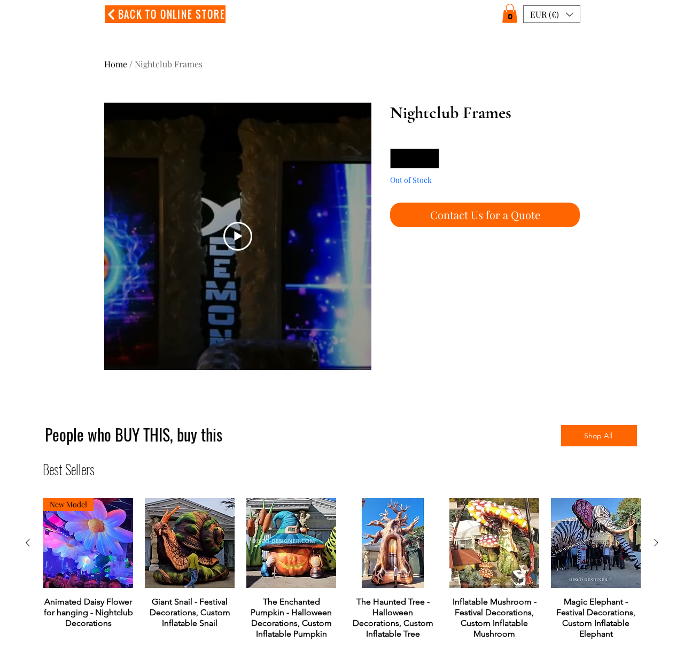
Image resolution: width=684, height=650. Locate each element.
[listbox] (551, 14)
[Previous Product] (27, 542)
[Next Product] (656, 542)
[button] (510, 13)
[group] (342, 569)
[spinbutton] (414, 158)
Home (115, 63)
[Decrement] (398, 158)
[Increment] (431, 158)
